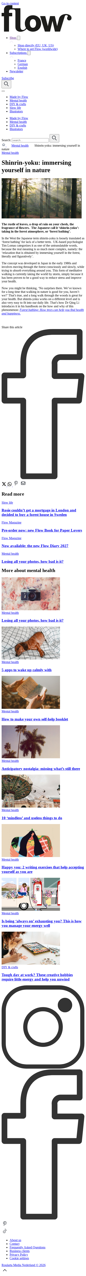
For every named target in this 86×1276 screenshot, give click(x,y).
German (23, 64)
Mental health (20, 145)
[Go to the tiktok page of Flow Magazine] (5, 1233)
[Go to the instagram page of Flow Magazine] (43, 1067)
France (22, 60)
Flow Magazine (11, 522)
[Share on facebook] (43, 478)
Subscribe (8, 78)
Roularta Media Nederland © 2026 (24, 1265)
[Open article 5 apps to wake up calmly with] (31, 658)
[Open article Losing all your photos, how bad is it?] (31, 609)
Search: (6, 140)
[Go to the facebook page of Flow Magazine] (43, 1218)
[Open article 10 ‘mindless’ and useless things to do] (31, 806)
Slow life (7, 502)
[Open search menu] (6, 84)
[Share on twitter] (4, 485)
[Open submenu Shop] (18, 38)
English (22, 67)
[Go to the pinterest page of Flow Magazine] (5, 1226)
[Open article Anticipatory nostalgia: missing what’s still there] (31, 757)
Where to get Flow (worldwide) (38, 49)
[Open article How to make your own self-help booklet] (31, 707)
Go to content (10, 3)
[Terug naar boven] (5, 1272)
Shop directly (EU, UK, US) (36, 45)
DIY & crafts (10, 967)
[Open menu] (3, 91)
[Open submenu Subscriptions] (29, 53)
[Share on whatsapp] (10, 485)
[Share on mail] (23, 485)
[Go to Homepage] (37, 30)
